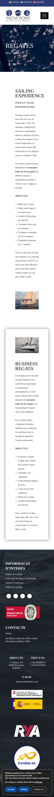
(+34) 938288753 (37, 662)
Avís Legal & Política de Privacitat (21, 578)
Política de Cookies (14, 574)
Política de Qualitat (14, 587)
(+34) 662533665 (37, 665)
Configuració (39, 789)
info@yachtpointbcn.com (27, 681)
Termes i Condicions (15, 583)
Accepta (11, 789)
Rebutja (24, 789)
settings (38, 782)
